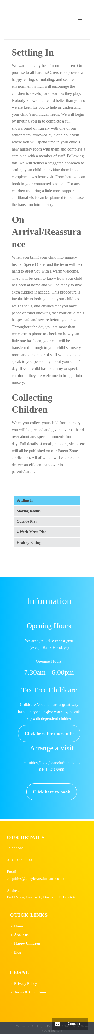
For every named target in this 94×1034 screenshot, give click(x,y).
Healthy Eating (29, 543)
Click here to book (51, 791)
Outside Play (27, 521)
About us (21, 935)
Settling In (25, 500)
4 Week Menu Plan (32, 532)
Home (19, 926)
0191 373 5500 (19, 860)
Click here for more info (49, 733)
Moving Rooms (28, 511)
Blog (17, 952)
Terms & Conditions (30, 992)
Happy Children (27, 943)
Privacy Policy (25, 984)
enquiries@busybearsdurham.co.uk (35, 878)
